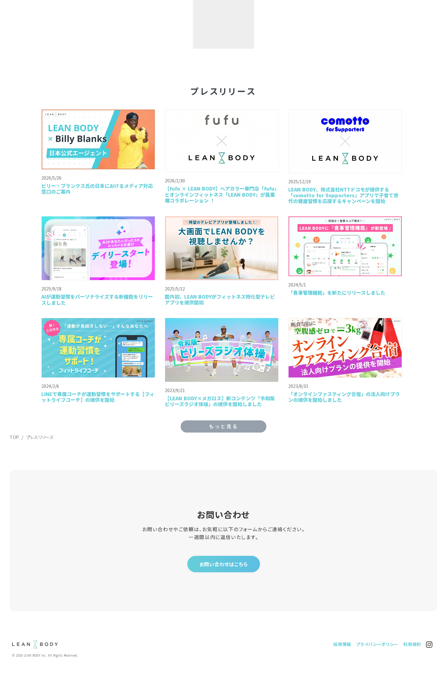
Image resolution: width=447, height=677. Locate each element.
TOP (14, 437)
